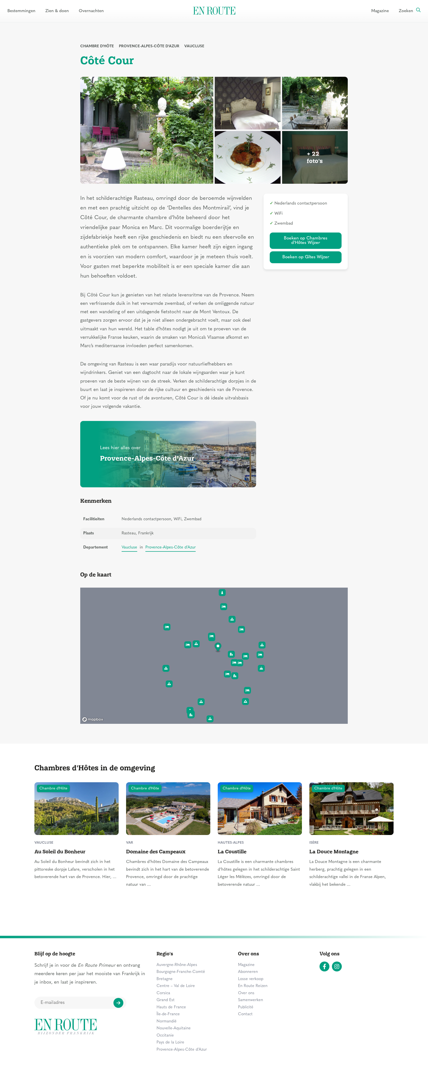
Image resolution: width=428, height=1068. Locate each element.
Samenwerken (250, 1000)
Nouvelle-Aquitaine (174, 1028)
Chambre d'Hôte (97, 46)
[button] (218, 648)
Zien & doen (57, 11)
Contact (245, 1014)
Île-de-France (168, 1014)
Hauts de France (171, 1007)
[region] (214, 656)
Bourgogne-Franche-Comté (181, 972)
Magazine (380, 11)
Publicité (245, 1007)
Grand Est (166, 1000)
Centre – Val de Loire (176, 986)
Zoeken (406, 11)
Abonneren (248, 972)
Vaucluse (194, 46)
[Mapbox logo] (93, 719)
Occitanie (165, 1036)
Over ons (246, 993)
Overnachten (91, 11)
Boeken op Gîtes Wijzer (305, 257)
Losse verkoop (250, 979)
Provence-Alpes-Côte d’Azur (149, 46)
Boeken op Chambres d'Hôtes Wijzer (305, 240)
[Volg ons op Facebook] (324, 966)
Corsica (163, 993)
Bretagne (165, 979)
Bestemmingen (21, 11)
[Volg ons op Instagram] (337, 966)
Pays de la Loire (170, 1042)
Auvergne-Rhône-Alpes (177, 965)
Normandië (167, 1021)
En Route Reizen (253, 986)
